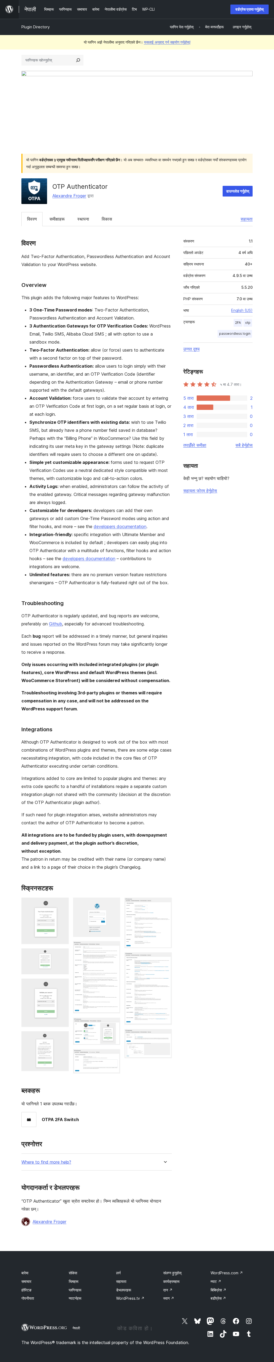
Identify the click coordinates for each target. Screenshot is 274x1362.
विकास (107, 219)
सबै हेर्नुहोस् (244, 445)
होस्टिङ (26, 1290)
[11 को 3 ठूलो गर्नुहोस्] (61, 985)
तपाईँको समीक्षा (194, 445)
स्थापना (83, 219)
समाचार (26, 1281)
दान (168, 1290)
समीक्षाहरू (57, 219)
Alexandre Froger (69, 195)
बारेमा (24, 1273)
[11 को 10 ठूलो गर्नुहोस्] (164, 959)
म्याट (216, 1281)
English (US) (242, 310)
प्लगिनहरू (75, 1290)
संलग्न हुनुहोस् (172, 1273)
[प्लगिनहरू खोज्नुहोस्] (78, 60)
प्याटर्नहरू (75, 1298)
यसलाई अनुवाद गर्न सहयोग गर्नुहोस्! (167, 42)
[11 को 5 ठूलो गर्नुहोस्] (113, 904)
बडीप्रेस (218, 1298)
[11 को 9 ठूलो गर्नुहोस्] (164, 904)
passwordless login (234, 334)
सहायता (247, 219)
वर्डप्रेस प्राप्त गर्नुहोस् (249, 9)
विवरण (32, 219)
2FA (238, 323)
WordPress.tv (130, 1298)
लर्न (118, 1273)
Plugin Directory (35, 27)
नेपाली (76, 1328)
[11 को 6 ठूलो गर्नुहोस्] (113, 948)
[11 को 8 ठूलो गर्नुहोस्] (113, 1056)
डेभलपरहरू (123, 1290)
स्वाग (168, 1298)
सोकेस (73, 1273)
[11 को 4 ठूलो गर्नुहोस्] (61, 1038)
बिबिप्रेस (218, 1290)
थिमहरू (73, 1281)
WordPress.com (227, 1273)
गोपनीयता (27, 1298)
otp (247, 323)
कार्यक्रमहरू (171, 1281)
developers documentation (120, 526)
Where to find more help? (46, 1162)
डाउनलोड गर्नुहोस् (237, 191)
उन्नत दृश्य (191, 349)
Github (55, 623)
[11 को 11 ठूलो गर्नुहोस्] (164, 1036)
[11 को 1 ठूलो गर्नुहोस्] (61, 904)
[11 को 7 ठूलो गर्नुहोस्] (113, 1025)
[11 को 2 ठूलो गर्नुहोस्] (61, 955)
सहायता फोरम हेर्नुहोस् (200, 490)
